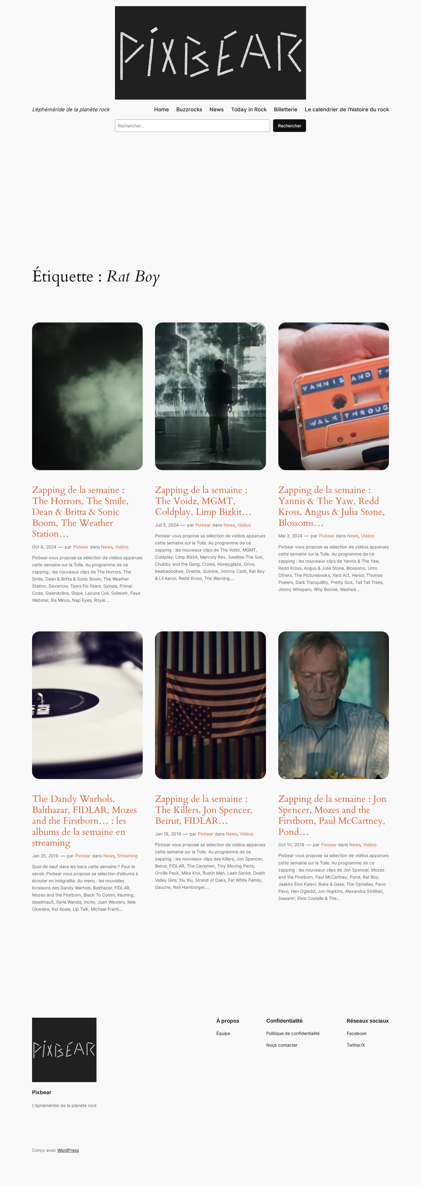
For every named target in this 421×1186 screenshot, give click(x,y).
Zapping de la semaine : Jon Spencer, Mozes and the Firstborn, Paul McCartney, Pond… (332, 816)
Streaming (127, 855)
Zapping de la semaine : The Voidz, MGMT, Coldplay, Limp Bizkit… (203, 501)
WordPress (68, 1150)
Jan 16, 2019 (168, 833)
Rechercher (289, 125)
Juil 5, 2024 (167, 524)
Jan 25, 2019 (45, 855)
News (106, 546)
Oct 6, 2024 (44, 546)
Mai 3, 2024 (290, 535)
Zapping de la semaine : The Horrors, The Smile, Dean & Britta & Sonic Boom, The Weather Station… (80, 512)
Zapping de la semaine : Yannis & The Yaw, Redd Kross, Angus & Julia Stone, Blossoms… (331, 507)
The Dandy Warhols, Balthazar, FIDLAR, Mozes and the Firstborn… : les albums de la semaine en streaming (84, 821)
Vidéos (122, 546)
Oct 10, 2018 (291, 844)
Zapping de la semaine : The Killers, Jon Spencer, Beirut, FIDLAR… (204, 810)
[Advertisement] (210, 187)
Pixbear (80, 546)
